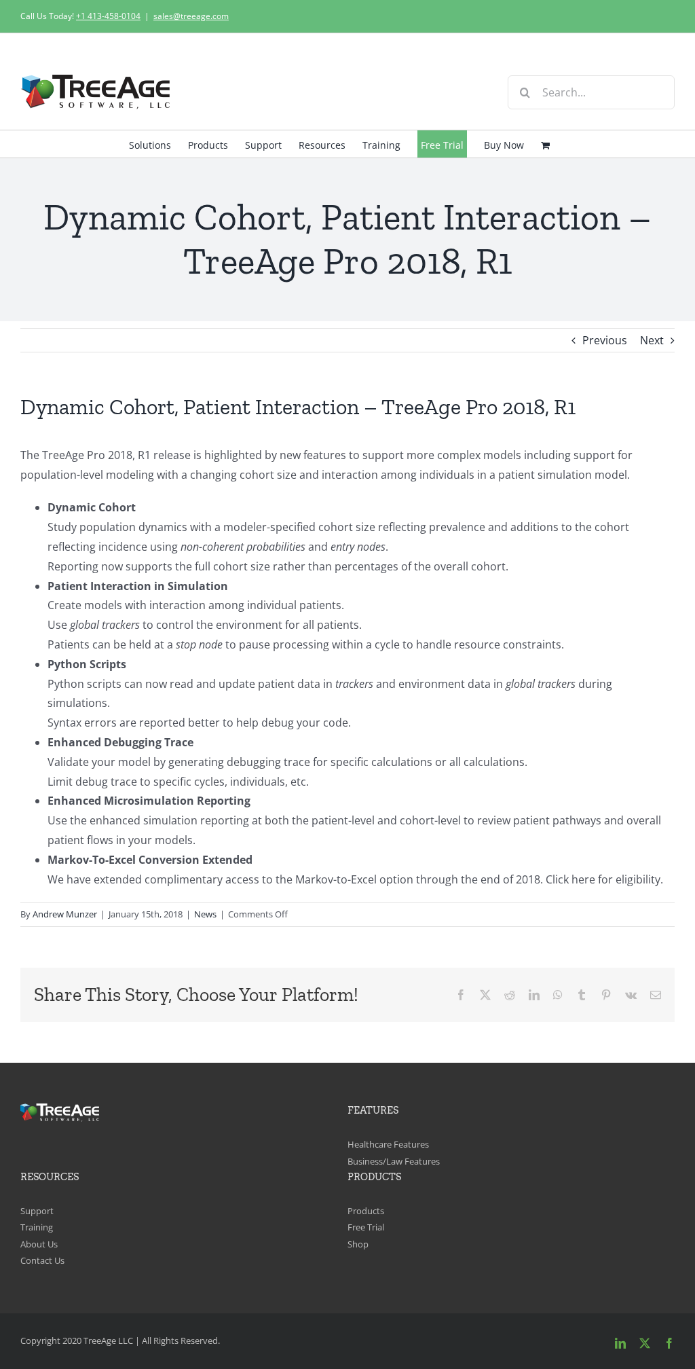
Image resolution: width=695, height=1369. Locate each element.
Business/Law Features (394, 1161)
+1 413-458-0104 (108, 16)
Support (37, 1211)
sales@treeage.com (191, 16)
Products (366, 1211)
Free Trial (366, 1227)
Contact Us (42, 1260)
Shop (358, 1244)
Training (36, 1227)
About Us (39, 1244)
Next (652, 340)
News (205, 914)
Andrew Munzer (65, 914)
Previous (604, 340)
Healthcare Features (388, 1144)
